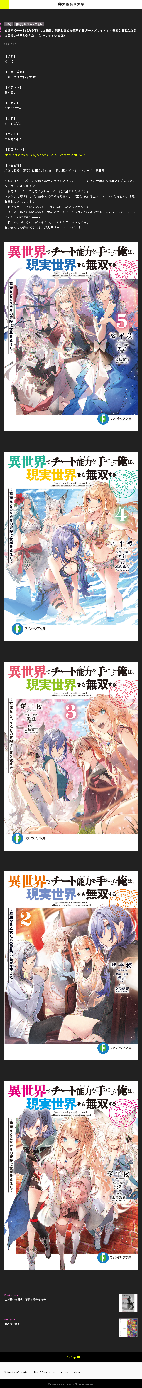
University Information (16, 1372)
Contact (78, 1372)
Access (64, 1372)
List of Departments (44, 1372)
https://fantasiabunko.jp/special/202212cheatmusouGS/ (43, 154)
